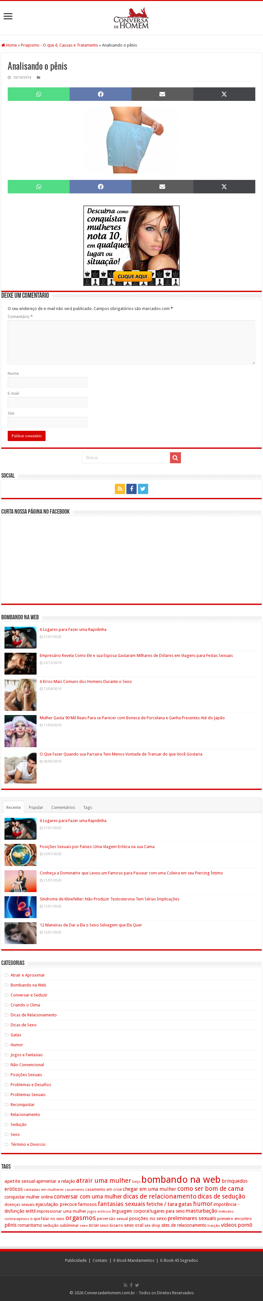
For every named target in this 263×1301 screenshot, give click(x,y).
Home (11, 45)
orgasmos (80, 1218)
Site (11, 413)
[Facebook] (131, 489)
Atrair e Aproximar (28, 975)
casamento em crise (103, 1189)
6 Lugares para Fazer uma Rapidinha (73, 629)
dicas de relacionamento (160, 1196)
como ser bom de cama (210, 1188)
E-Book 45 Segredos (179, 1260)
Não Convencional (27, 1064)
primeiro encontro (234, 1218)
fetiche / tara (161, 1204)
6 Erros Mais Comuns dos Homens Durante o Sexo (86, 681)
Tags (87, 807)
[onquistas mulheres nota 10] (131, 245)
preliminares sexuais (192, 1218)
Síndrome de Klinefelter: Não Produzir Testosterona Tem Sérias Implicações (109, 899)
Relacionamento (25, 1114)
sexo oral (133, 1225)
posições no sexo (148, 1218)
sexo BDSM (89, 1225)
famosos (87, 1204)
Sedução (19, 1124)
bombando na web (181, 1179)
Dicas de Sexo (24, 1024)
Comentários (63, 807)
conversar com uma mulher (88, 1196)
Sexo (15, 1134)
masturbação (201, 1211)
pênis (10, 1225)
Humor (17, 1044)
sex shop (152, 1225)
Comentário (20, 316)
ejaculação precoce (56, 1204)
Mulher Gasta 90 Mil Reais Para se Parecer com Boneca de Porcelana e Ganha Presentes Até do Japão (132, 717)
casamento (74, 1189)
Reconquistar (23, 1104)
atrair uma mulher (103, 1180)
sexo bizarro (111, 1225)
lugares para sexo (167, 1211)
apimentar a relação (55, 1181)
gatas (185, 1204)
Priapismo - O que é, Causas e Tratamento (59, 45)
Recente (13, 807)
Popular (36, 807)
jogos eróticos (99, 1211)
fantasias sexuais (121, 1204)
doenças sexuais (19, 1204)
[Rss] (120, 489)
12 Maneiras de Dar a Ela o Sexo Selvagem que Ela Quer (91, 925)
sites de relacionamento (184, 1225)
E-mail (13, 393)
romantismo (30, 1225)
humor (203, 1204)
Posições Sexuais (26, 1074)
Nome (13, 373)
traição (214, 1225)
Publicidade (76, 1260)
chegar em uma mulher (149, 1189)
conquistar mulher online (28, 1196)
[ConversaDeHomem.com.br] (131, 17)
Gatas (16, 1034)
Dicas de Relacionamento (34, 1015)
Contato (100, 1260)
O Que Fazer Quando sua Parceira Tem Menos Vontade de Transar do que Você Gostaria (121, 754)
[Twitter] (143, 489)
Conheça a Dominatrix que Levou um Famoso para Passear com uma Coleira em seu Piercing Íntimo (131, 873)
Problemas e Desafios (31, 1084)
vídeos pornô (236, 1225)
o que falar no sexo (47, 1219)
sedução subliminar (61, 1225)
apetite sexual (19, 1181)
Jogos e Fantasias (27, 1054)
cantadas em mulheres (44, 1189)
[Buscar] (175, 457)
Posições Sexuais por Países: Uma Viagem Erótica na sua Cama (97, 846)
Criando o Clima (25, 1005)
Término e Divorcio (28, 1144)
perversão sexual (112, 1219)
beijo (136, 1182)
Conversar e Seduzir (29, 995)
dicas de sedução (221, 1196)
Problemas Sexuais (28, 1094)
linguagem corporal (130, 1211)
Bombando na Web (28, 985)
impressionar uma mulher (61, 1211)
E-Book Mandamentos (134, 1260)
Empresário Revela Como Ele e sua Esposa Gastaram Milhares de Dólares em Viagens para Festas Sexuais (136, 655)
